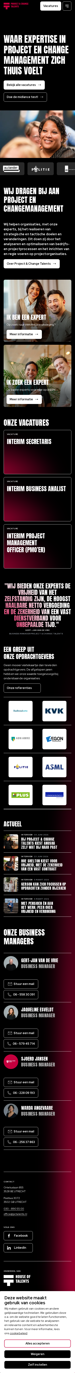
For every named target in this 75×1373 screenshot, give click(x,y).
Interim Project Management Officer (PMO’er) (26, 543)
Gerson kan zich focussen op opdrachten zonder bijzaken (43, 886)
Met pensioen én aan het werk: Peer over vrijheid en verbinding (38, 907)
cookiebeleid (18, 1333)
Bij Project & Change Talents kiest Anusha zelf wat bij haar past (39, 843)
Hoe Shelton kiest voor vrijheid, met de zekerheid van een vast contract (41, 865)
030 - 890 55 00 (14, 1208)
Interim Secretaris (29, 441)
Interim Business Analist (36, 488)
